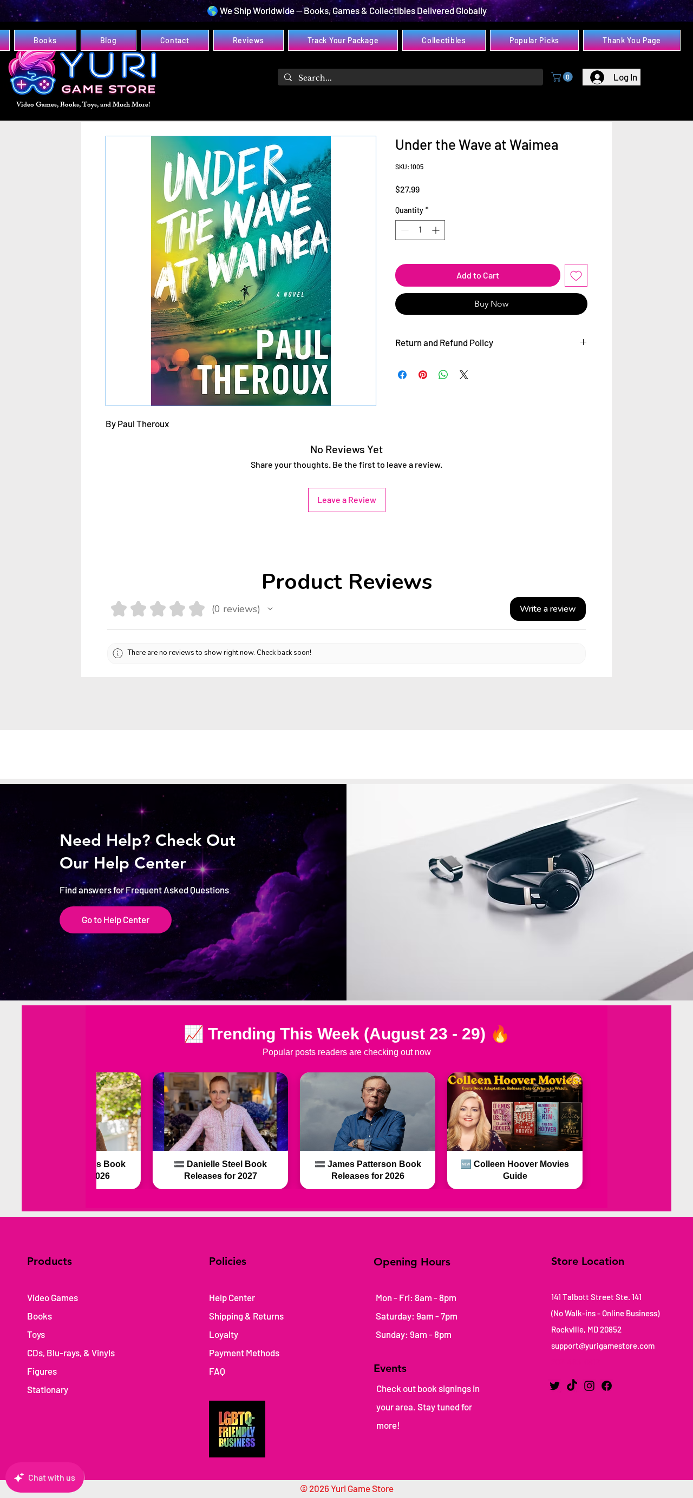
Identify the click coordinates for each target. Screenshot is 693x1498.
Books (39, 1315)
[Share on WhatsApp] (443, 374)
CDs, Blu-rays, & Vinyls (71, 1352)
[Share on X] (463, 374)
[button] (563, 77)
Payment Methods (245, 1352)
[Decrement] (403, 230)
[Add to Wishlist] (576, 275)
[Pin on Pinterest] (422, 374)
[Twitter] (554, 1386)
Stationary (47, 1389)
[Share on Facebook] (402, 374)
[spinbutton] (420, 230)
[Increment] (436, 230)
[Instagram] (589, 1386)
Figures (42, 1371)
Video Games (52, 1297)
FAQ (217, 1371)
